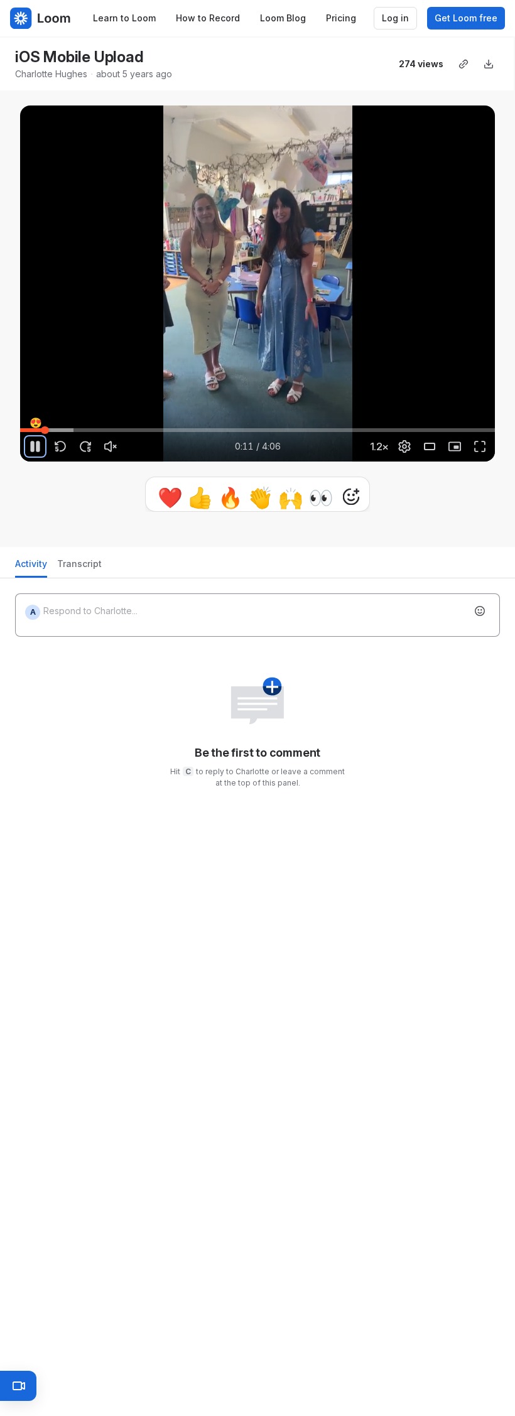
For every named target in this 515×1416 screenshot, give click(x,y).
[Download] (489, 64)
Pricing (341, 18)
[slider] (257, 430)
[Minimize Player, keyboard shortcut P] (455, 446)
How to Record (208, 18)
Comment (387, 496)
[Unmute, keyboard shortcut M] (110, 446)
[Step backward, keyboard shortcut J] (60, 446)
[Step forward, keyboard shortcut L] (85, 446)
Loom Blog (283, 18)
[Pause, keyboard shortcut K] (35, 446)
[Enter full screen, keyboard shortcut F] (480, 446)
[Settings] (404, 446)
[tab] (31, 572)
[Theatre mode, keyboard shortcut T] (430, 446)
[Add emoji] (480, 616)
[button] (25, 423)
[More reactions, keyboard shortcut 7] (292, 496)
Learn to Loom (124, 18)
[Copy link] (463, 64)
